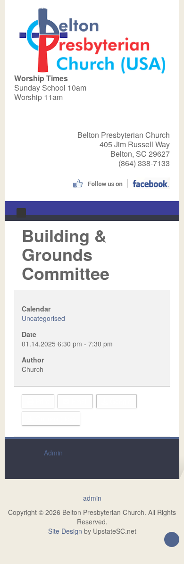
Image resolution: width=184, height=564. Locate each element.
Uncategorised (43, 318)
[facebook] (120, 182)
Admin (53, 452)
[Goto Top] (171, 540)
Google (120, 401)
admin (92, 498)
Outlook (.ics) (54, 418)
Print (41, 401)
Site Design (65, 531)
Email (78, 401)
